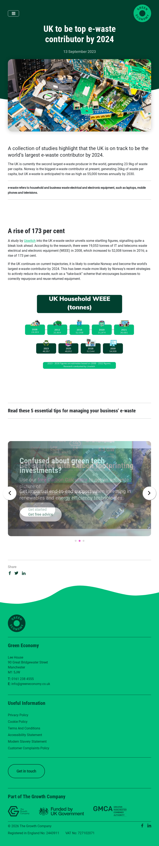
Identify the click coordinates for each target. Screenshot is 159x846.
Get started (37, 509)
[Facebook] (142, 825)
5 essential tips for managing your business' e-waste (83, 411)
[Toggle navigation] (13, 13)
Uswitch (30, 241)
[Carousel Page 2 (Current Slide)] (80, 541)
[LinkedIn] (149, 825)
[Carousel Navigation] (79, 492)
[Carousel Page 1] (76, 541)
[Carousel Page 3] (83, 541)
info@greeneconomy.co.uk (30, 684)
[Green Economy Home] (142, 13)
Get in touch (26, 771)
